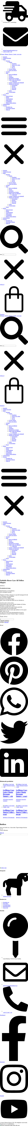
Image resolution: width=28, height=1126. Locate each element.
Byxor (13, 67)
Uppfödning (9, 101)
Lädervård (14, 81)
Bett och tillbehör (13, 74)
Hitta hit (8, 109)
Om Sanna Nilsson (10, 108)
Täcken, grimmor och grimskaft (16, 82)
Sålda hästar (9, 100)
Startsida (5, 57)
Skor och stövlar (13, 70)
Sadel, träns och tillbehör (15, 80)
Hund (7, 93)
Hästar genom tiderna (11, 103)
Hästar (4, 94)
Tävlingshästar (9, 99)
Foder (10, 90)
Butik (4, 59)
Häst (7, 73)
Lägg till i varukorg (5, 620)
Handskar (14, 63)
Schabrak (11, 77)
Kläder (10, 62)
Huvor (10, 75)
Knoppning (14, 85)
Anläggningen (6, 104)
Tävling (8, 71)
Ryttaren (8, 61)
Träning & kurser (7, 58)
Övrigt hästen (12, 92)
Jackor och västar (16, 65)
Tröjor (13, 66)
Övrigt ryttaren (12, 69)
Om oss (5, 105)
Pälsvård (14, 89)
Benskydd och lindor (14, 78)
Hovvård (14, 88)
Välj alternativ (11, 817)
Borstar (13, 86)
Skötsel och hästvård (14, 84)
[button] (14, 140)
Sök (1, 254)
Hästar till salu (9, 96)
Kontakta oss (9, 107)
